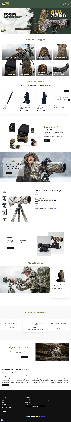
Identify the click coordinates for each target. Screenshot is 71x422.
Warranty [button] (26, 404)
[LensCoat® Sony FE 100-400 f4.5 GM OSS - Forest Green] (44, 110)
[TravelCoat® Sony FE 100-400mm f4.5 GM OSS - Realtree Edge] (26, 110)
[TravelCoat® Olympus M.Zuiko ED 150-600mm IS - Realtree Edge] (52, 288)
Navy (55, 200)
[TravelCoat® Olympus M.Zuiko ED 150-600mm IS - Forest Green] (59, 288)
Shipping (37, 194)
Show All (47, 140)
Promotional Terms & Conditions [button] (8, 407)
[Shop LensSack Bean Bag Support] (44, 246)
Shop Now (9, 173)
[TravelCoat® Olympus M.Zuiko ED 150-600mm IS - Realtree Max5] (55, 288)
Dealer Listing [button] (27, 397)
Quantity (37, 203)
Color (39, 198)
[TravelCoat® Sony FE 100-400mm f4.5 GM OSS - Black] (20, 110)
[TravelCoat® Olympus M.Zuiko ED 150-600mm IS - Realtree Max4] (54, 288)
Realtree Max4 (39, 200)
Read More (5, 385)
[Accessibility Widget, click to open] (2, 420)
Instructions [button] (4, 404)
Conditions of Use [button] (28, 400)
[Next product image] (4, 221)
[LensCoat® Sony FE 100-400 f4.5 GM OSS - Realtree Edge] (43, 110)
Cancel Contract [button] (35, 406)
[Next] (69, 100)
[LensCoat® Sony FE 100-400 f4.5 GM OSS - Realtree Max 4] (41, 110)
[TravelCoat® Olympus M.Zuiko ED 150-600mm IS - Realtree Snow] (56, 288)
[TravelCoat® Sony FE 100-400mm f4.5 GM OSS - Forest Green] (27, 110)
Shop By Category (22, 4)
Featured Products (45, 85)
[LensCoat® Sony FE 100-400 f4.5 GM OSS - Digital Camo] (46, 110)
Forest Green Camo (50, 200)
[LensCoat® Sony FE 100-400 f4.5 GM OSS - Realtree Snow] (39, 110)
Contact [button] (43, 4)
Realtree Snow (36, 200)
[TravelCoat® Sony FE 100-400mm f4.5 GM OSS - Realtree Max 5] (23, 110)
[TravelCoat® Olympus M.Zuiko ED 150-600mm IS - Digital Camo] (58, 288)
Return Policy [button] (27, 402)
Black (44, 200)
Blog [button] (40, 4)
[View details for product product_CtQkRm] (21, 285)
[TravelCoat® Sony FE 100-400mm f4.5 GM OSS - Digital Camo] (29, 110)
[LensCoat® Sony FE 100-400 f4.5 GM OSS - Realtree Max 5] (40, 110)
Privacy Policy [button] (27, 399)
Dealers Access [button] (5, 399)
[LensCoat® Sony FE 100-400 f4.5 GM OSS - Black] (37, 110)
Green (52, 200)
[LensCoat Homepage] (5, 4)
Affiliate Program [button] (49, 4)
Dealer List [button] (36, 4)
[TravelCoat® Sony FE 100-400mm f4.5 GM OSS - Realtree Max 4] (24, 110)
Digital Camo (47, 200)
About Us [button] (4, 397)
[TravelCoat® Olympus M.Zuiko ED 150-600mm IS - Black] (61, 288)
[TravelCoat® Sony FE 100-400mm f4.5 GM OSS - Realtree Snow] (22, 110)
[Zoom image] (19, 206)
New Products (24, 85)
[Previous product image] (4, 190)
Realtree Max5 (42, 200)
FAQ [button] (3, 400)
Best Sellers (34, 85)
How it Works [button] (30, 4)
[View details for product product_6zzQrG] (44, 291)
